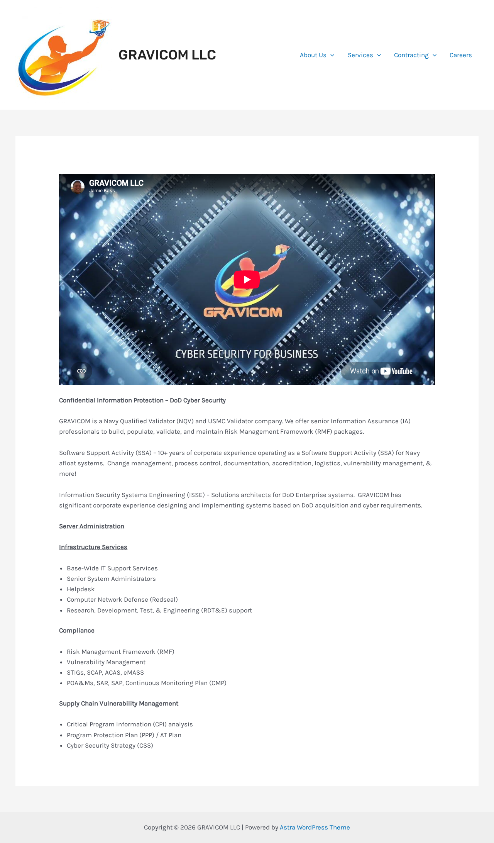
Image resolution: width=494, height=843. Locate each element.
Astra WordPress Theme (315, 827)
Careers (461, 55)
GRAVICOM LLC (167, 55)
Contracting (411, 55)
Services (360, 55)
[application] (330, 54)
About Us (313, 55)
